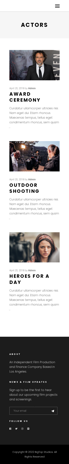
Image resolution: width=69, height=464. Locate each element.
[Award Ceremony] (34, 65)
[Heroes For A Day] (34, 247)
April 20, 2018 (16, 88)
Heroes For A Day (29, 279)
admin (32, 88)
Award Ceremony (25, 97)
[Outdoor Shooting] (34, 156)
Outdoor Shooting (24, 188)
